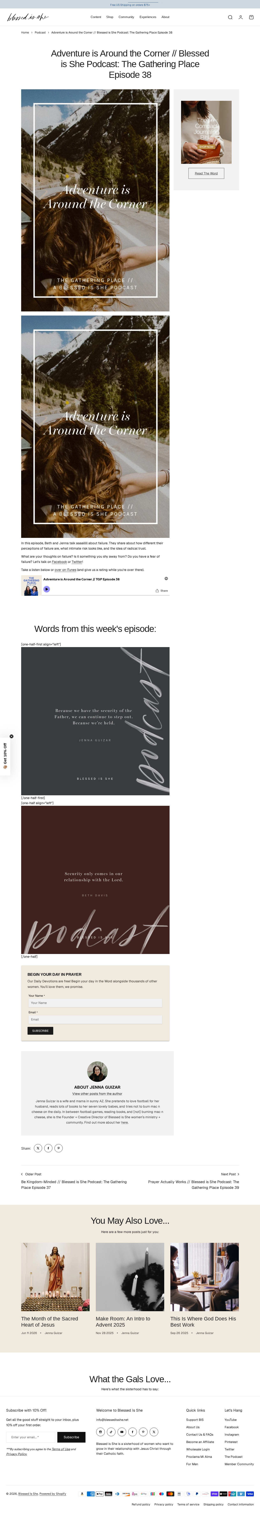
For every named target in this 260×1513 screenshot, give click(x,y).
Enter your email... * (25, 1437)
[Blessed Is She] (27, 17)
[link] (38, 1148)
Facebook (59, 562)
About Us (193, 1427)
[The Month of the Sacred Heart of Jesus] (55, 1277)
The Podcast (234, 1457)
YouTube (231, 1420)
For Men (192, 1464)
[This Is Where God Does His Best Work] (204, 1277)
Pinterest (231, 1442)
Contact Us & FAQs (199, 1434)
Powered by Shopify (52, 1494)
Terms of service (188, 1504)
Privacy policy (163, 1504)
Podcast (40, 32)
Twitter (77, 562)
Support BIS (195, 1420)
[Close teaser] (11, 736)
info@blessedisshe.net (112, 1420)
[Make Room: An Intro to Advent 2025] (130, 1277)
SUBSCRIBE (40, 1031)
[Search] (230, 17)
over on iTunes (65, 570)
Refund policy (141, 1504)
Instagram (232, 1434)
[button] (5, 756)
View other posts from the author (97, 1094)
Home (25, 32)
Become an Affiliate (200, 1442)
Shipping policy (213, 1504)
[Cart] (251, 17)
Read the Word (206, 173)
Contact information (241, 1504)
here (124, 1122)
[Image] (206, 132)
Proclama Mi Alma (199, 1457)
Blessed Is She (28, 1494)
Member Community (239, 1464)
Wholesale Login (198, 1449)
